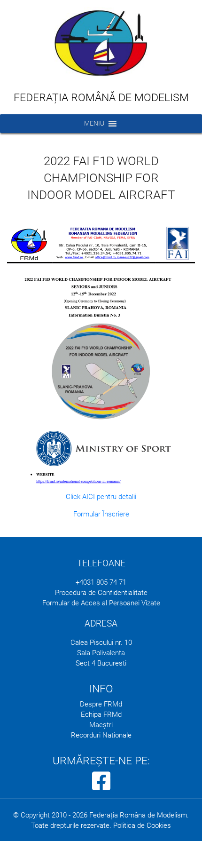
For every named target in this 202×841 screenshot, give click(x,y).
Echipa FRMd (101, 714)
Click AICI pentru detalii (101, 496)
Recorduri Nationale (101, 735)
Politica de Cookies (142, 825)
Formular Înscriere (101, 514)
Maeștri (101, 725)
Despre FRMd (101, 704)
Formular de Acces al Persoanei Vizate (101, 603)
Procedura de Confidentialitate (101, 592)
